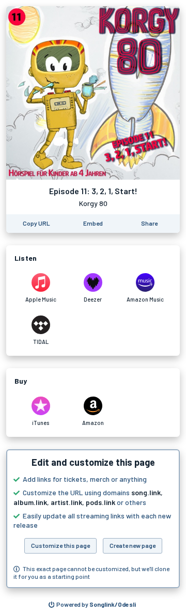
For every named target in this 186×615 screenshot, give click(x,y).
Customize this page (60, 545)
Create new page (133, 545)
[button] (93, 518)
